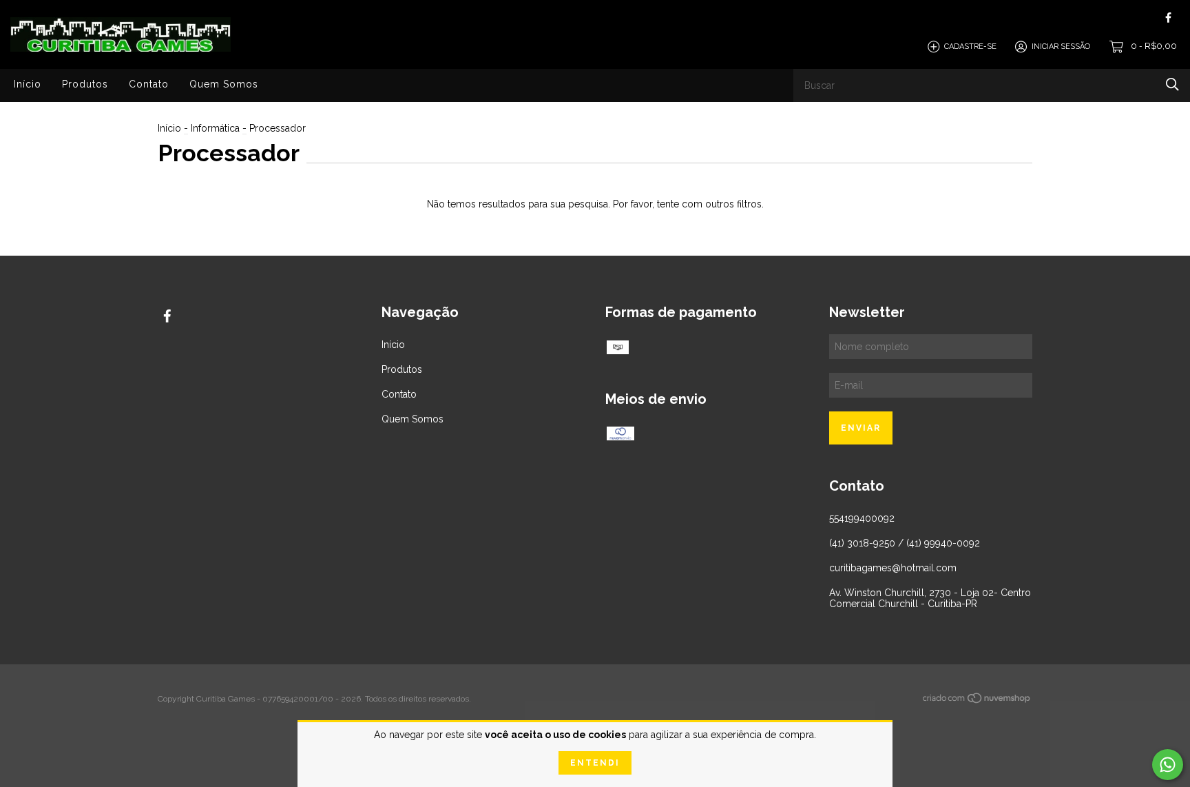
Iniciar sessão (1061, 46)
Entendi (595, 763)
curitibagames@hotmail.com (893, 567)
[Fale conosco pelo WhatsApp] (1167, 764)
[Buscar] (1172, 84)
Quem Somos (223, 84)
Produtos (85, 84)
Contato (149, 84)
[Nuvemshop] (977, 700)
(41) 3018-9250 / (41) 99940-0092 (904, 543)
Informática (215, 128)
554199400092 (862, 518)
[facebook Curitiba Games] (1168, 17)
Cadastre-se (970, 46)
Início (27, 84)
